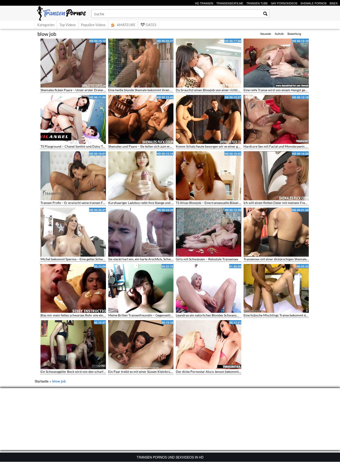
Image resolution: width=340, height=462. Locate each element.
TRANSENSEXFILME (229, 3)
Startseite (42, 381)
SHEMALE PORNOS (313, 3)
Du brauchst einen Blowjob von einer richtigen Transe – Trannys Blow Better (230, 90)
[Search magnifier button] (265, 14)
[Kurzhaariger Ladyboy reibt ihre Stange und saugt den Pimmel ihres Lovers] (141, 175)
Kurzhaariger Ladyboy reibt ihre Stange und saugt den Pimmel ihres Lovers (161, 203)
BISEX (334, 3)
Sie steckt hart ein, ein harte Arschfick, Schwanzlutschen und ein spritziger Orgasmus (168, 259)
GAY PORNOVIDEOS (284, 3)
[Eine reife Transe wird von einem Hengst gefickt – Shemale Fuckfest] (276, 63)
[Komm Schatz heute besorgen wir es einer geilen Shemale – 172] (208, 119)
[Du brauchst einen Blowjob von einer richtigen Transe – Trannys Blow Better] (208, 63)
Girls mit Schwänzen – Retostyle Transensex (207, 259)
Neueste (265, 34)
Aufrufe (279, 34)
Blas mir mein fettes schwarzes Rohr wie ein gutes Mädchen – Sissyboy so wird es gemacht (104, 315)
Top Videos (67, 25)
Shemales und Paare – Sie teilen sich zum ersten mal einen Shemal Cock (159, 146)
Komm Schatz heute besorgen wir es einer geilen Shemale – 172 (221, 146)
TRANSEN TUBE (257, 3)
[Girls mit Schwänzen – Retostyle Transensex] (208, 232)
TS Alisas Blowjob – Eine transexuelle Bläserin (208, 203)
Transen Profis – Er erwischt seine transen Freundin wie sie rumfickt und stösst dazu (100, 203)
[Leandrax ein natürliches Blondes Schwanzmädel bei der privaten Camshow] (208, 288)
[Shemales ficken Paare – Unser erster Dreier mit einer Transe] (73, 63)
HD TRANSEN (204, 3)
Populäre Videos (93, 25)
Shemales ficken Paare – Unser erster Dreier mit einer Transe (83, 90)
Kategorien (45, 25)
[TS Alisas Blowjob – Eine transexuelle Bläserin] (208, 175)
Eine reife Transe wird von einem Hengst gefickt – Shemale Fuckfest (292, 90)
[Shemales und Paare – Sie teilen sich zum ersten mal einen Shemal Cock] (141, 119)
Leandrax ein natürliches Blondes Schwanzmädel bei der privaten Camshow (230, 315)
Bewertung (294, 34)
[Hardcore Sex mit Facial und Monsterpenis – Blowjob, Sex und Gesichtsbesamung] (276, 119)
